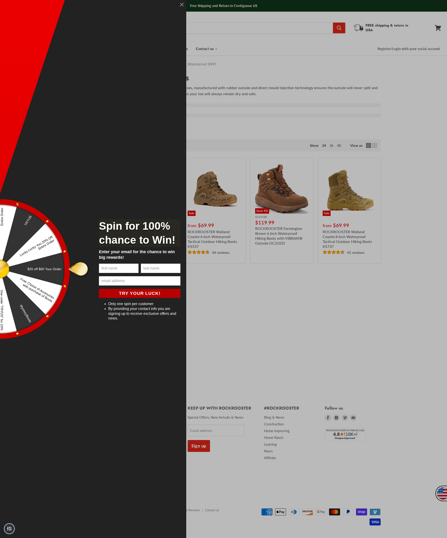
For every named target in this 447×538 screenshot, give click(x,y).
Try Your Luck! (139, 293)
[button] (9, 528)
